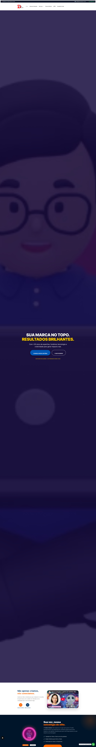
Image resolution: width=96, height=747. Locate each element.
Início (27, 6)
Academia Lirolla (60, 6)
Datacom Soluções (33, 6)
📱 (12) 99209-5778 (91, 1)
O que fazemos (59, 353)
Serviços (40, 6)
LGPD (54, 6)
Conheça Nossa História (40, 353)
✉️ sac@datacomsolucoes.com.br (80, 1)
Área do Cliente (48, 6)
